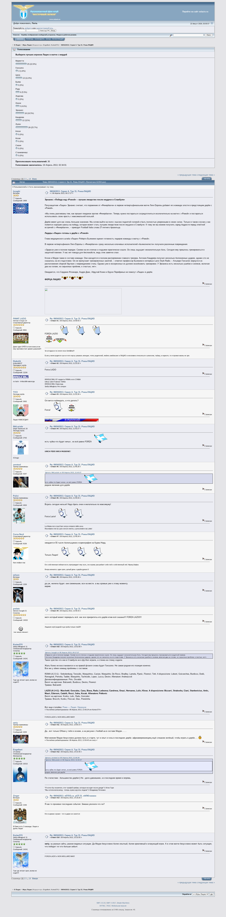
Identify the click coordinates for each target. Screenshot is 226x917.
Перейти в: (187, 894)
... (28, 179)
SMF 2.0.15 (101, 903)
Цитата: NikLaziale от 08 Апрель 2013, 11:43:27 (63, 472)
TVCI (15, 392)
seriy (15, 723)
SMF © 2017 (111, 903)
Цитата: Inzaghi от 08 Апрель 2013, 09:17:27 (62, 652)
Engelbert (46, 45)
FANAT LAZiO (19, 318)
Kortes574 (54, 45)
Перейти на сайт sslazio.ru (195, 11)
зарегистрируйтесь (44, 28)
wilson (16, 575)
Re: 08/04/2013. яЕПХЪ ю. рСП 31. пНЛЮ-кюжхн (73, 796)
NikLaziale (18, 426)
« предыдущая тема (187, 175)
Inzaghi (16, 191)
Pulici (16, 496)
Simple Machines (123, 903)
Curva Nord (18, 534)
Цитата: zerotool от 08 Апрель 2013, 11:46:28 (62, 758)
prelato (16, 609)
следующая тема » (206, 175)
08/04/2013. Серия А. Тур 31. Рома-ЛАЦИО (70, 191)
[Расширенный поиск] (171, 35)
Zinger (16, 796)
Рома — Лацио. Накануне (74, 707)
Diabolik (17, 361)
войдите (28, 28)
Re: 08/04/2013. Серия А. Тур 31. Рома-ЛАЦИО (72, 318)
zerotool (17, 464)
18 (30, 179)
